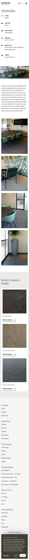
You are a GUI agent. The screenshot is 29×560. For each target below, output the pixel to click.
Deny (16, 555)
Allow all (23, 555)
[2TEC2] (5, 3)
